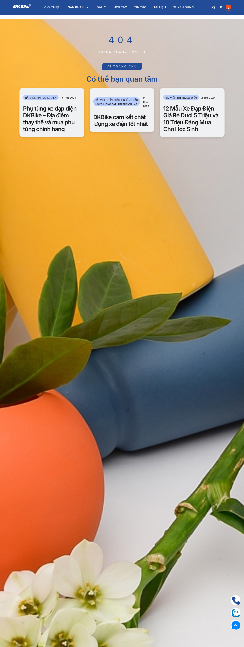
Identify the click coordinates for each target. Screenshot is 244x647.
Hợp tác (120, 7)
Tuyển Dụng (183, 7)
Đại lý (101, 7)
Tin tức (140, 7)
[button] (213, 7)
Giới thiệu (52, 7)
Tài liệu (160, 7)
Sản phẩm (76, 7)
